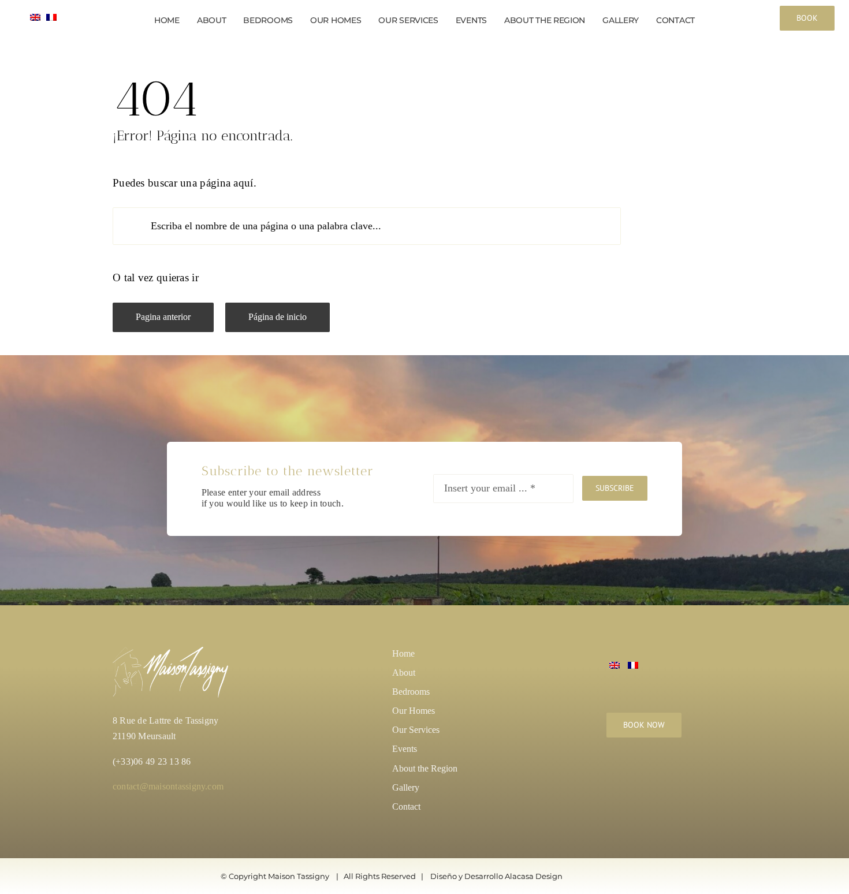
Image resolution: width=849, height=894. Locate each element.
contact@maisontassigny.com (168, 786)
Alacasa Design (534, 876)
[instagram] (612, 774)
